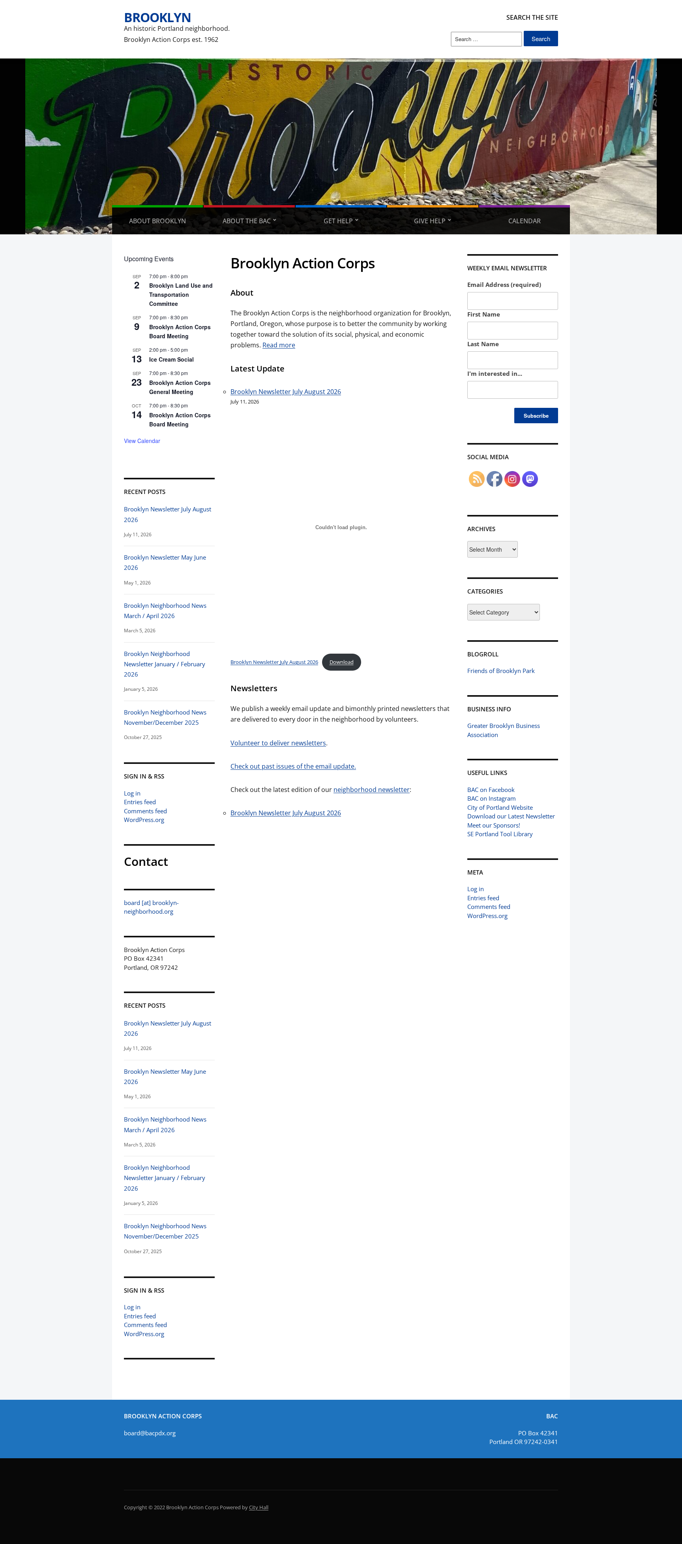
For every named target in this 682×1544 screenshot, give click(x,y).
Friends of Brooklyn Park (501, 671)
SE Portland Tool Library (500, 834)
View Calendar (142, 441)
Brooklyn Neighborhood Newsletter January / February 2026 (164, 664)
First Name (483, 314)
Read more (278, 345)
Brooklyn (157, 17)
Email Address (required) (504, 284)
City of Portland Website (500, 807)
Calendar (524, 221)
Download (342, 661)
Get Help (338, 221)
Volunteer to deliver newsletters (278, 743)
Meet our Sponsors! (493, 825)
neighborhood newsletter (372, 789)
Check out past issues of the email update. (293, 766)
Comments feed (145, 811)
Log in (132, 793)
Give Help (430, 221)
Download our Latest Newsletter (511, 816)
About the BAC (247, 221)
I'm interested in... (494, 373)
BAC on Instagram (491, 798)
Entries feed (140, 802)
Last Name (483, 344)
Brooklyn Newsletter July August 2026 (285, 391)
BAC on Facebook (491, 790)
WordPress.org (144, 820)
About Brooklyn (157, 221)
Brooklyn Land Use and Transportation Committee (181, 294)
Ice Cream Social (171, 359)
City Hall (258, 1507)
